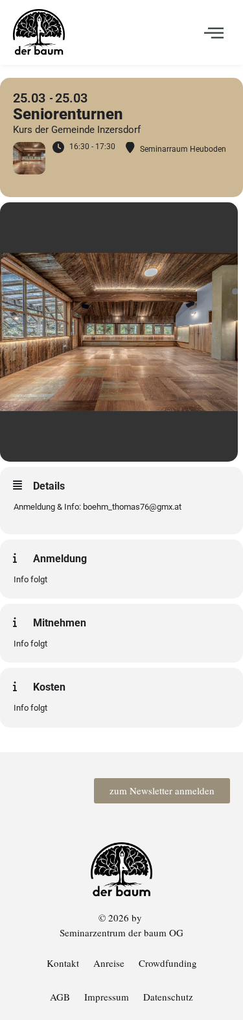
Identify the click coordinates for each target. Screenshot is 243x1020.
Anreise (108, 962)
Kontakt (63, 962)
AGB (60, 996)
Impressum (106, 996)
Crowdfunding (168, 962)
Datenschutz (168, 996)
